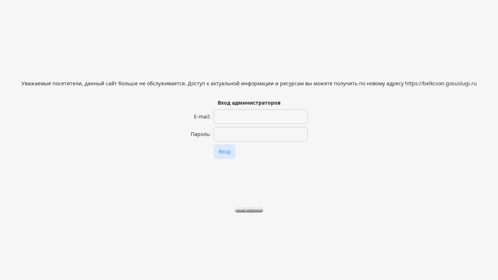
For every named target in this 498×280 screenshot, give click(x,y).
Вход (224, 151)
